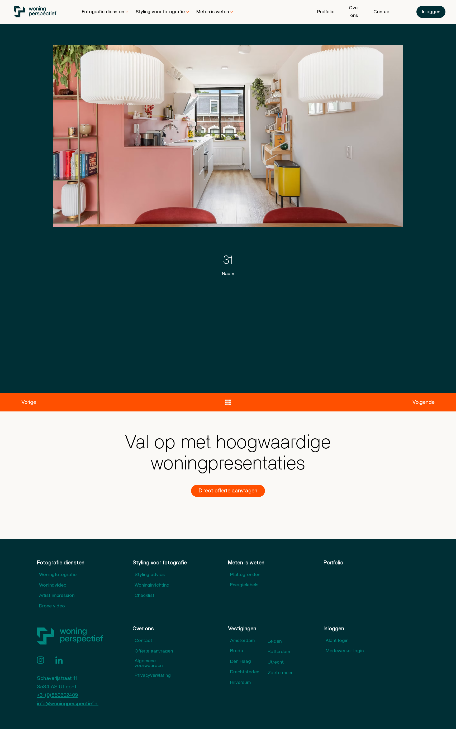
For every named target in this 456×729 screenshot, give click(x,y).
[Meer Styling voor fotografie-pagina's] (187, 12)
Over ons (143, 628)
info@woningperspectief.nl (67, 703)
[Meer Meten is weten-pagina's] (231, 12)
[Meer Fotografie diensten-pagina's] (127, 12)
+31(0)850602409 (57, 695)
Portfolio (333, 562)
